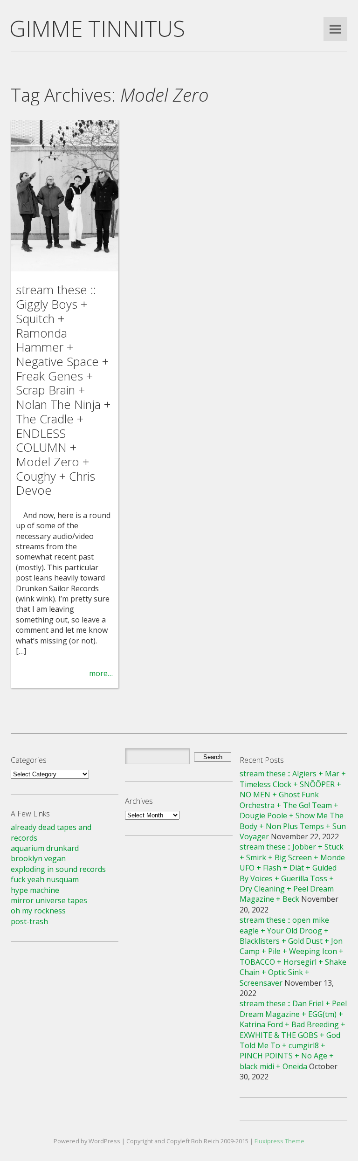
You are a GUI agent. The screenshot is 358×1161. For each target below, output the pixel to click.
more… (101, 673)
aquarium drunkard (45, 848)
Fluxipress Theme (279, 1141)
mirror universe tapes (49, 900)
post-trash (29, 921)
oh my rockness (38, 910)
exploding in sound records (58, 869)
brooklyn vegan (38, 858)
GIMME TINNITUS (97, 28)
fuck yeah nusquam (45, 879)
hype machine (35, 890)
